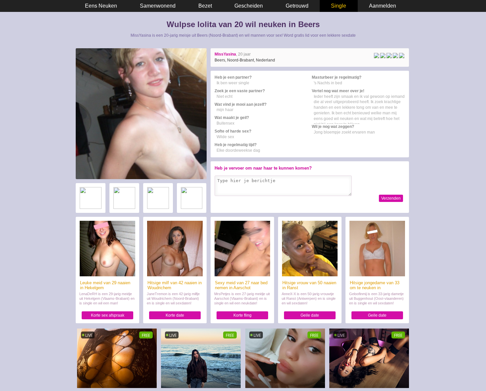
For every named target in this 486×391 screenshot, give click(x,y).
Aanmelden (382, 6)
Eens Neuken (101, 6)
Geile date (310, 315)
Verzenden (391, 198)
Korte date (175, 315)
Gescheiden (248, 6)
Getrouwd (297, 6)
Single (338, 6)
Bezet (205, 6)
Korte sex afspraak (107, 315)
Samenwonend (158, 6)
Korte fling (242, 315)
